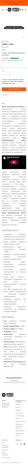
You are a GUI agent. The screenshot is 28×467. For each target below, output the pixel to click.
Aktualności (5, 450)
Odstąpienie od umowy (20, 434)
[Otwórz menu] (3, 9)
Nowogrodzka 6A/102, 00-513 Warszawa (5, 405)
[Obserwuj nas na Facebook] (17, 444)
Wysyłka (18, 407)
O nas (3, 442)
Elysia (4, 49)
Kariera (17, 418)
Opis (3, 103)
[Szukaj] (6, 9)
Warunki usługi (20, 416)
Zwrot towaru (19, 413)
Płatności (18, 404)
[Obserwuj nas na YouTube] (24, 444)
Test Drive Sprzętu (21, 421)
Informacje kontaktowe (5, 446)
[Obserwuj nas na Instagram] (21, 444)
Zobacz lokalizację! (14, 3)
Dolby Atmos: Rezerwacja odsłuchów (19, 426)
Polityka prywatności (5, 454)
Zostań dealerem (20, 430)
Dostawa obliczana (13, 60)
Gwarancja (18, 410)
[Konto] (25, 10)
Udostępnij (5, 94)
